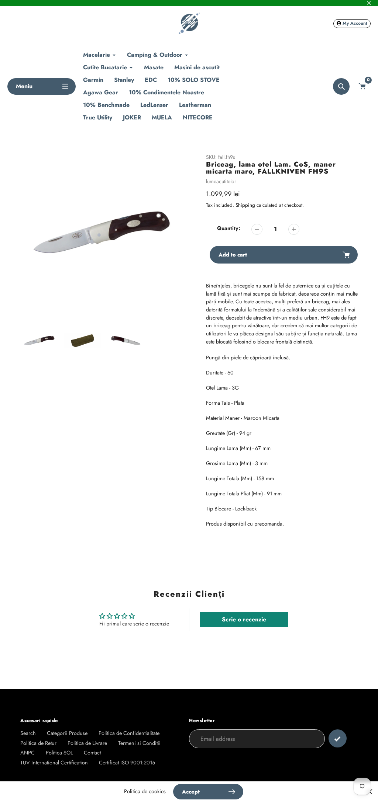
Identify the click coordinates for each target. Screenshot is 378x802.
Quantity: (228, 228)
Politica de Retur (38, 743)
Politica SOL (59, 752)
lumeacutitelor (221, 181)
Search (28, 733)
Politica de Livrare (87, 743)
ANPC (27, 752)
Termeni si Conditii (139, 743)
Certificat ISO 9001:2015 (127, 762)
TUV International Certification (54, 762)
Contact (92, 752)
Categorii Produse (67, 733)
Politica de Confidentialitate (129, 733)
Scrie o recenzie (244, 619)
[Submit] (338, 738)
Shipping (245, 205)
